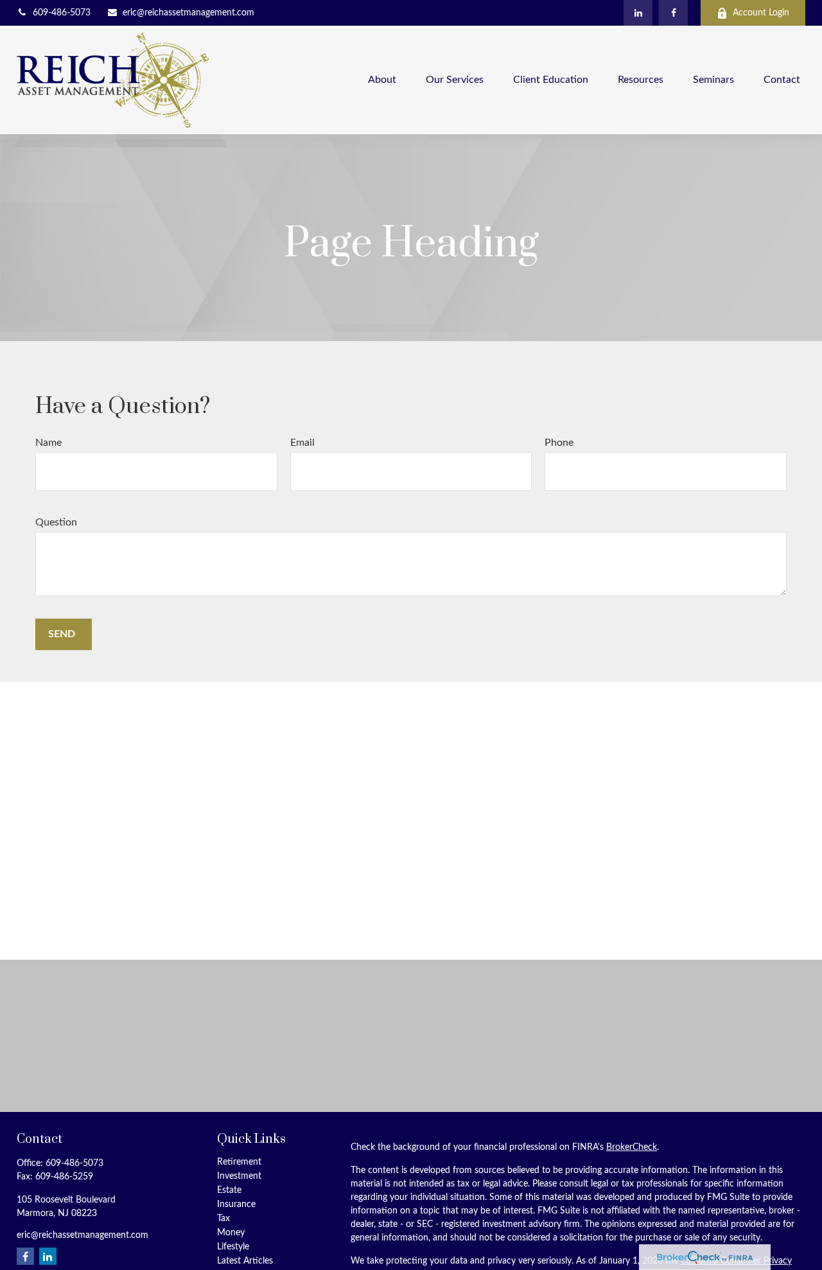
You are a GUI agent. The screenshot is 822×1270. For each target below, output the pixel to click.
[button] (382, 80)
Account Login (761, 12)
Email (302, 442)
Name (48, 442)
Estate (229, 1190)
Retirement (239, 1162)
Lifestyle (233, 1246)
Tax (223, 1218)
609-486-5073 (62, 12)
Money (231, 1232)
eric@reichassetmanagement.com (188, 12)
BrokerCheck (631, 1147)
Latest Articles (245, 1261)
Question (56, 522)
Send (61, 634)
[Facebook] (673, 13)
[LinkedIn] (638, 13)
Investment (239, 1176)
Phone (559, 442)
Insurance (236, 1204)
